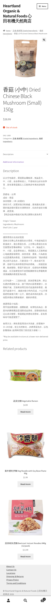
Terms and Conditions (16, 583)
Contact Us (11, 569)
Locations (10, 573)
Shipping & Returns (15, 576)
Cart (39, 598)
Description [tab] (8, 154)
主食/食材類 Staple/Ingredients (25, 30)
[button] (44, 40)
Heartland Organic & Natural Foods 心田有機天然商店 (17, 13)
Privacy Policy (12, 579)
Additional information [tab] (13, 162)
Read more (25, 411)
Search (25, 600)
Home (8, 30)
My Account (8, 600)
